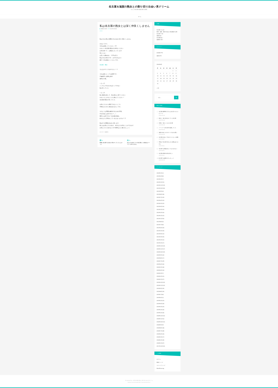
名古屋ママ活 (160, 33)
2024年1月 (159, 173)
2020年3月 (159, 273)
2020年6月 (159, 264)
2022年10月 (160, 188)
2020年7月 (159, 261)
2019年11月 (160, 285)
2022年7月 (159, 197)
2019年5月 (159, 300)
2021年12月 (160, 218)
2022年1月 (159, 215)
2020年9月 (159, 255)
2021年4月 (159, 233)
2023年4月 (159, 176)
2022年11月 (160, 185)
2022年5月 (159, 203)
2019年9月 (159, 288)
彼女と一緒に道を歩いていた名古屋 (167, 118)
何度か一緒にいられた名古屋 (166, 123)
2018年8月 (159, 328)
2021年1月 (159, 242)
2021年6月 (159, 227)
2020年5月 (159, 267)
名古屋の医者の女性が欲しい (166, 153)
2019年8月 (159, 291)
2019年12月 (160, 282)
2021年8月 (159, 221)
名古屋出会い (160, 37)
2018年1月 (159, 343)
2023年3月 (159, 179)
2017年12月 (160, 346)
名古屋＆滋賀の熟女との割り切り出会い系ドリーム (139, 6)
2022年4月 (159, 206)
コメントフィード (161, 365)
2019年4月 (159, 303)
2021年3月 (159, 236)
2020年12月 (160, 246)
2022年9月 (159, 191)
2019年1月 (159, 312)
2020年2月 (159, 276)
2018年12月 (160, 315)
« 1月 (158, 88)
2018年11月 (160, 318)
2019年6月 (159, 297)
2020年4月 (159, 270)
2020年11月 (160, 249)
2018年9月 (159, 324)
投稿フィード (160, 362)
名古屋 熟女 (103, 64)
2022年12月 (160, 182)
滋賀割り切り (160, 39)
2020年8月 (159, 258)
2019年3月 (159, 306)
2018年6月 (159, 334)
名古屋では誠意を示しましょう (166, 158)
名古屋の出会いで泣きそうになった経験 (168, 137)
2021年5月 (159, 230)
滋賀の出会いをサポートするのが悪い (168, 132)
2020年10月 (160, 252)
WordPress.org (160, 368)
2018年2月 (159, 340)
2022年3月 (159, 209)
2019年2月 (159, 309)
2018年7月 (159, 331)
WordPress (148, 382)
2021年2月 (159, 239)
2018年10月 (160, 321)
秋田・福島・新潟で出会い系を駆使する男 (167, 31)
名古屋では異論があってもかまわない (168, 148)
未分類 (106, 132)
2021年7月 (159, 224)
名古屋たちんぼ (160, 29)
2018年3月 (159, 337)
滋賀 (158, 55)
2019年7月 (159, 294)
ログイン (159, 359)
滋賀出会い (159, 35)
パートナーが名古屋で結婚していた (167, 127)
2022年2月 (159, 212)
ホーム (139, 16)
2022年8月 (159, 194)
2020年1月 (159, 279)
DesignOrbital (138, 382)
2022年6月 (159, 200)
